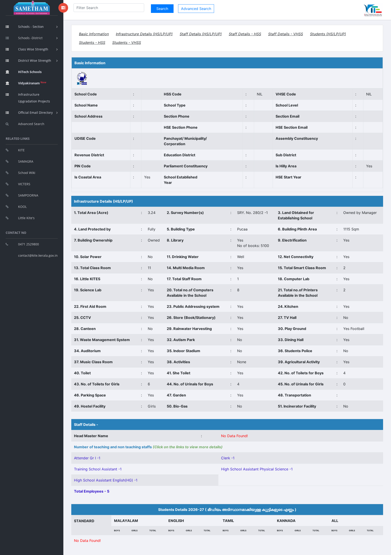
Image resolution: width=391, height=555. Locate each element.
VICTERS (24, 184)
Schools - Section (31, 26)
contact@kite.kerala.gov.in (38, 255)
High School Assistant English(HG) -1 (105, 480)
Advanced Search (31, 124)
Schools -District (30, 38)
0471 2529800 (28, 244)
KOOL (22, 206)
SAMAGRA (25, 161)
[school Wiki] (82, 78)
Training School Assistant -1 (98, 469)
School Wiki (26, 173)
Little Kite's (26, 218)
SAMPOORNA (28, 195)
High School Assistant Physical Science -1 (257, 469)
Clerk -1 (227, 458)
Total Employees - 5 (91, 491)
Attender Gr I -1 (87, 458)
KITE (21, 150)
